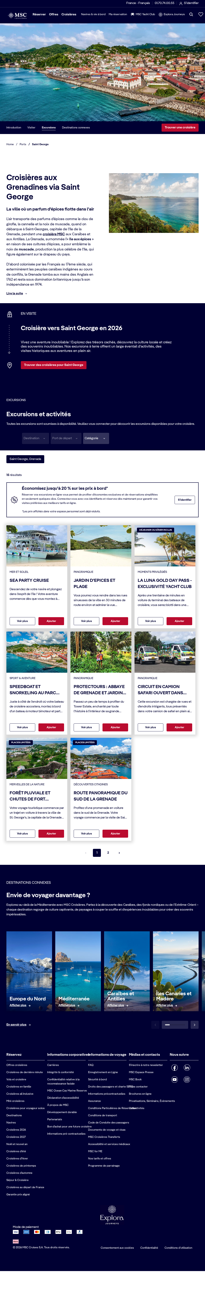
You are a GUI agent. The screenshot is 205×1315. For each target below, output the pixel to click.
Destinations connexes (76, 127)
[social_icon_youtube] (175, 1079)
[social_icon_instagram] (187, 1079)
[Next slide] (195, 1025)
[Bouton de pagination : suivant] (119, 853)
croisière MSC (54, 234)
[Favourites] (201, 14)
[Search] (191, 14)
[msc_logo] (17, 15)
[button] (96, 438)
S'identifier (185, 500)
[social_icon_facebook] (175, 1067)
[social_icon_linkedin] (187, 1067)
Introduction (13, 127)
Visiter (31, 127)
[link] (18, 1005)
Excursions (49, 127)
